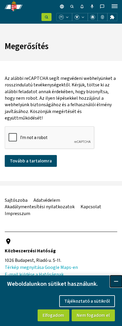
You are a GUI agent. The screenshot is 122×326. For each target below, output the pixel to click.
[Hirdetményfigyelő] (64, 17)
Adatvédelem (46, 200)
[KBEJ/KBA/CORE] (102, 17)
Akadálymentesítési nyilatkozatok (40, 207)
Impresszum (17, 213)
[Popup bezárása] (116, 281)
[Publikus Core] (46, 17)
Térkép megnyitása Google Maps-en (41, 267)
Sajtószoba (16, 200)
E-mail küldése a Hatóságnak (34, 274)
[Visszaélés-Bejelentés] (80, 17)
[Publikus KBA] (112, 17)
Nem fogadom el (93, 315)
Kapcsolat (91, 207)
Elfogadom (53, 315)
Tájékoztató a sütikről (87, 301)
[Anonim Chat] (93, 17)
